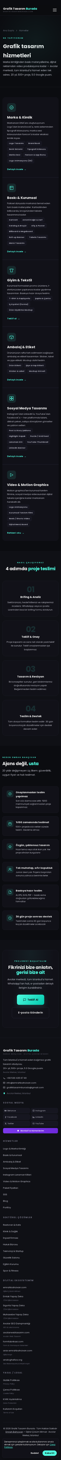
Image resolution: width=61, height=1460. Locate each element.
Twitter (10, 1123)
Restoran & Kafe (12, 1224)
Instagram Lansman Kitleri (17, 1174)
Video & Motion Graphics (16, 1181)
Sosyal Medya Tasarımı (15, 1168)
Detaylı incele (16, 169)
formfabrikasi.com (15, 1343)
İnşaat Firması (10, 1238)
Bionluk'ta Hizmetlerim (32, 1130)
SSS (5, 1194)
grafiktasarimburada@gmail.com (25, 1087)
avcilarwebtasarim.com (16, 1334)
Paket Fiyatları (10, 1188)
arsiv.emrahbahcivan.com (17, 1352)
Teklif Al (32, 1000)
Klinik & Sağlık (10, 1231)
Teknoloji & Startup (13, 1251)
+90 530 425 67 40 (17, 1078)
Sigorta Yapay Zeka (14, 1307)
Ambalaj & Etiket (12, 1161)
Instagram (40, 1110)
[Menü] (55, 10)
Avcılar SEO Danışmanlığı (16, 1325)
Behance (11, 1110)
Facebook (12, 1117)
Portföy (7, 1207)
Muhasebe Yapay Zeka (15, 1316)
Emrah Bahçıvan (14, 1431)
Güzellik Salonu (11, 1257)
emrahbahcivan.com (14, 1289)
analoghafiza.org (16, 1361)
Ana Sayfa (8, 30)
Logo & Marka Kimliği (14, 1148)
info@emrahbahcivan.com (21, 1082)
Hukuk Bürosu (10, 1244)
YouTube (39, 1123)
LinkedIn (39, 1117)
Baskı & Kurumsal (12, 1155)
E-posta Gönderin (30, 1013)
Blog (5, 1201)
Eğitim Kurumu (11, 1264)
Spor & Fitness (10, 1270)
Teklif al (13, 318)
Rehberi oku (15, 532)
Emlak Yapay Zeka (13, 1298)
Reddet (35, 1453)
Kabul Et (49, 1453)
